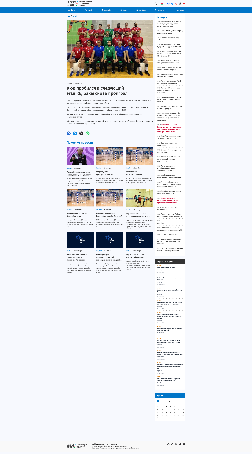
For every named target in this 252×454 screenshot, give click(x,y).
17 (157, 412)
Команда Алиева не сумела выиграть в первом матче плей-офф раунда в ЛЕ (170, 366)
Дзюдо (125, 10)
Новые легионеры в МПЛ (166, 268)
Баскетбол (107, 10)
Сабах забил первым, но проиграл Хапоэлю (169, 279)
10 (157, 409)
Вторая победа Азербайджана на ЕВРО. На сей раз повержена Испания (170, 353)
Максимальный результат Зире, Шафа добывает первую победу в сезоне (169, 316)
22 (179, 412)
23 (183, 412)
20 (170, 412)
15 (178, 409)
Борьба (90, 10)
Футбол (73, 10)
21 (174, 412)
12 (166, 409)
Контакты (114, 444)
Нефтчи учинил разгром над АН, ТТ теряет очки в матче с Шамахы (169, 303)
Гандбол (75, 16)
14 (174, 409)
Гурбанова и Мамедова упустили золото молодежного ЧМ (168, 380)
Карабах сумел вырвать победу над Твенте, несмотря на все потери (169, 291)
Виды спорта (180, 10)
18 (162, 412)
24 (157, 415)
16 (183, 409)
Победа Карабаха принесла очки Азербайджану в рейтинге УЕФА (168, 341)
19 (166, 412)
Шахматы (161, 10)
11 (162, 409)
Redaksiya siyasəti (98, 444)
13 (170, 409)
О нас (107, 444)
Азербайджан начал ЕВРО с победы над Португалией (169, 329)
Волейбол (142, 10)
